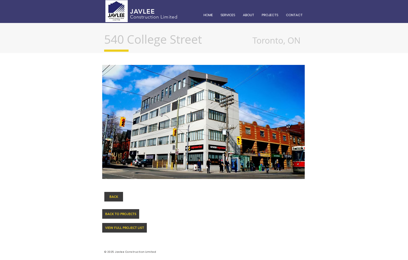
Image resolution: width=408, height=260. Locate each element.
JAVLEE (142, 11)
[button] (203, 121)
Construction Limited (153, 17)
